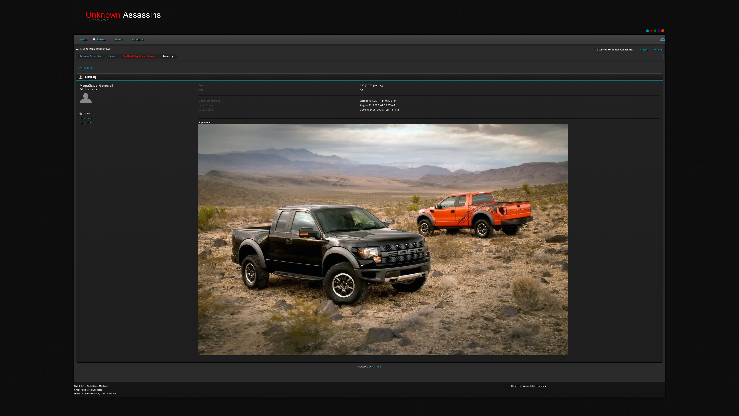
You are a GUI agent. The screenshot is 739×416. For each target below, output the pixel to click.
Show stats (85, 122)
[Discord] (662, 40)
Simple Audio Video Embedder (88, 390)
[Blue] (647, 30)
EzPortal (376, 366)
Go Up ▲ (542, 385)
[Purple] (658, 30)
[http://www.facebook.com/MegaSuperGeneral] (81, 106)
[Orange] (662, 30)
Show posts (86, 118)
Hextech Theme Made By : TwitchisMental (95, 393)
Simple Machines (100, 386)
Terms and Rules (526, 385)
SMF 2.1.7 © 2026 (82, 386)
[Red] (651, 30)
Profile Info (85, 68)
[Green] (655, 30)
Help (513, 385)
